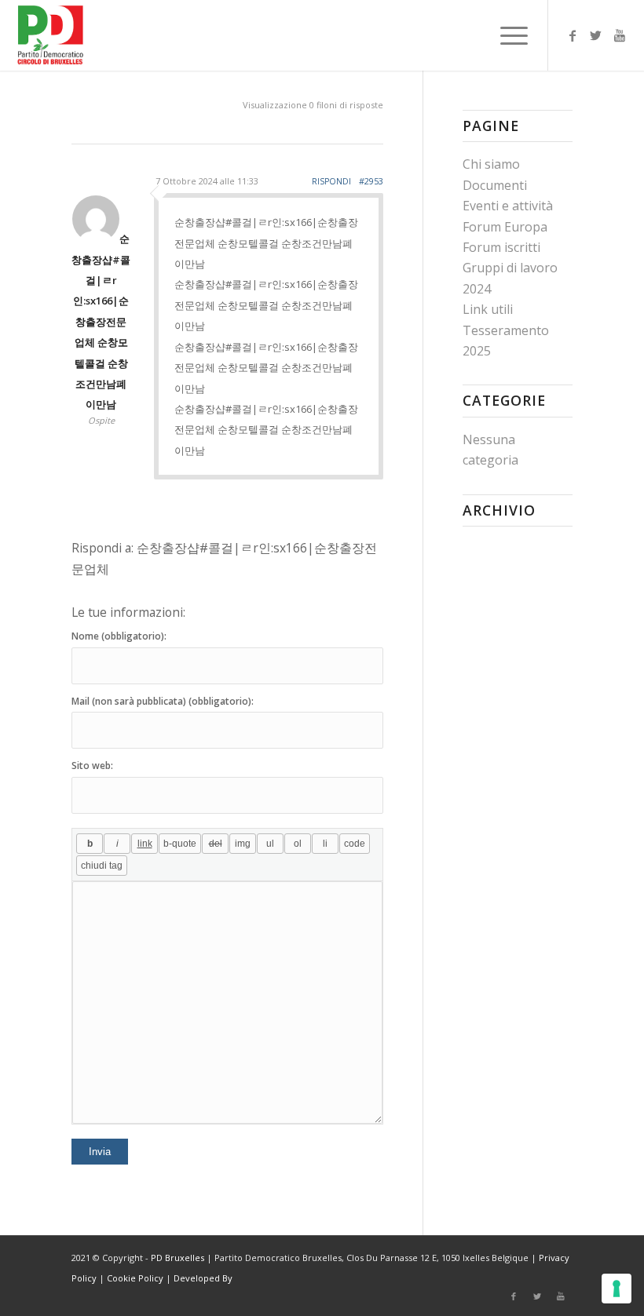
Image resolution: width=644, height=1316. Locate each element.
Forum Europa (505, 226)
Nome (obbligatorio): (118, 636)
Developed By (203, 1278)
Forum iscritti (501, 247)
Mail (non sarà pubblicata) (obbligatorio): (162, 701)
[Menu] (506, 35)
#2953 (371, 181)
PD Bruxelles (177, 1257)
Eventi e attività (508, 205)
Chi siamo (491, 164)
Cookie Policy (135, 1278)
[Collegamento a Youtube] (619, 35)
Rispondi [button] (331, 181)
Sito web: (92, 765)
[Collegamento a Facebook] (572, 35)
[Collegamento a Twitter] (596, 35)
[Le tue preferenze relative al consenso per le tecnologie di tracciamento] (616, 1288)
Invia (100, 1151)
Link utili (488, 309)
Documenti (495, 185)
